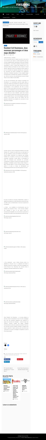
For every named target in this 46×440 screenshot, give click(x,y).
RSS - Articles (37, 53)
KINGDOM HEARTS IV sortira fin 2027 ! (24, 387)
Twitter (14, 359)
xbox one (17, 354)
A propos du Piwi (6, 17)
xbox (14, 354)
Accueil (7, 14)
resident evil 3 (6, 354)
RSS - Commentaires (38, 56)
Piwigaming (23, 4)
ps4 (14, 353)
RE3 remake (17, 353)
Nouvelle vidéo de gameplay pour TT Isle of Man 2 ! (9, 369)
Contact (13, 17)
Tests (17, 14)
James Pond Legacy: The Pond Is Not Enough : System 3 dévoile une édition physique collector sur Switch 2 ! (15, 391)
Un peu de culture (29, 14)
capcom (6, 353)
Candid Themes (35, 437)
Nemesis (9, 353)
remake (21, 353)
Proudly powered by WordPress (14, 437)
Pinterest (20, 359)
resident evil (25, 353)
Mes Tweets (36, 30)
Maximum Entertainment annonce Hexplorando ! (7, 387)
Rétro (22, 14)
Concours (37, 14)
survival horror (11, 354)
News (13, 14)
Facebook (7, 359)
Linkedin (7, 361)
